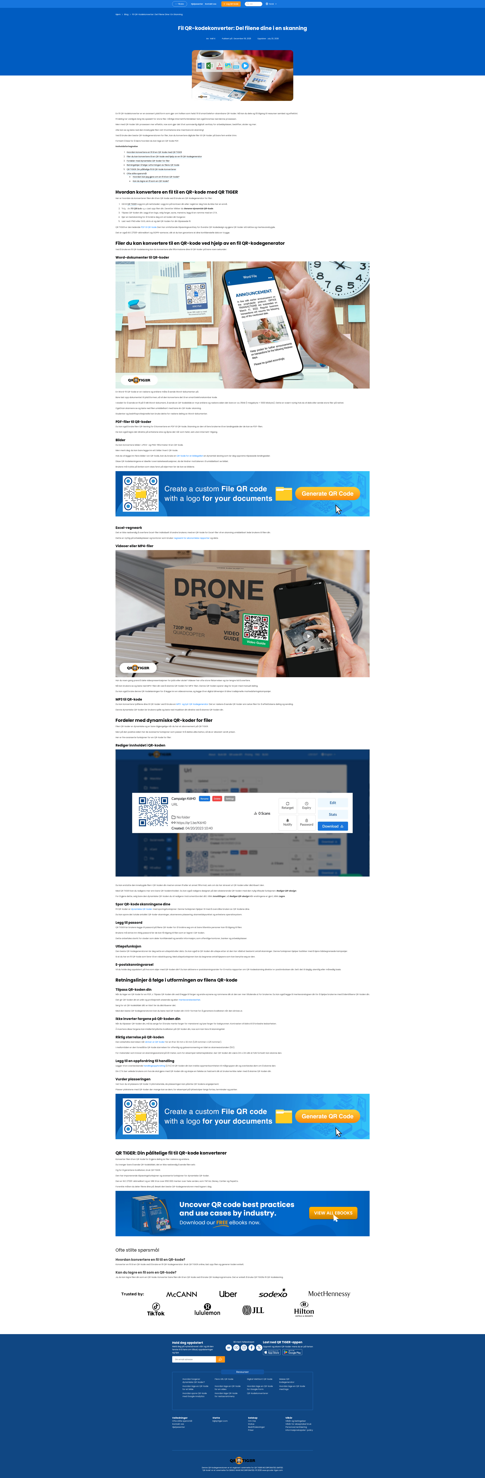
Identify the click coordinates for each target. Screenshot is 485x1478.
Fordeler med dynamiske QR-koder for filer (148, 160)
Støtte (216, 1417)
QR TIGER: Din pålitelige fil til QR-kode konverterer (151, 169)
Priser (251, 1430)
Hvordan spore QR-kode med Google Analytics (194, 1395)
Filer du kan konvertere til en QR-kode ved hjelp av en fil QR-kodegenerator (164, 156)
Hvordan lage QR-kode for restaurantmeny (226, 1395)
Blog (126, 14)
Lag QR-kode (232, 4)
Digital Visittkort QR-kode (259, 1379)
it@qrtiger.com (220, 1421)
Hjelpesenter (178, 1427)
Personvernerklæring (296, 1427)
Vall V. (213, 38)
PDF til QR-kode (149, 227)
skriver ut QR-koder (155, 1041)
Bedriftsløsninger (256, 1427)
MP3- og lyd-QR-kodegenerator (192, 704)
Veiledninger (180, 1417)
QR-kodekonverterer (257, 1393)
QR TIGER (132, 204)
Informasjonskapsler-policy (299, 1430)
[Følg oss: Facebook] (251, 1348)
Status (251, 1424)
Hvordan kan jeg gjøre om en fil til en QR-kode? (156, 176)
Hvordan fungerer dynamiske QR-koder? (193, 1381)
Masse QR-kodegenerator (286, 1381)
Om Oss (252, 1421)
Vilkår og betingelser (295, 1421)
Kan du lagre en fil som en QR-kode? (151, 181)
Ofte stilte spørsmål (137, 173)
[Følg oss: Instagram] (244, 1348)
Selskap (253, 1417)
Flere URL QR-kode (224, 1379)
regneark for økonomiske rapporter (192, 538)
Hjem (118, 14)
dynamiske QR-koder (141, 909)
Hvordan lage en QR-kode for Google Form (260, 1388)
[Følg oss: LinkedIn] (229, 1348)
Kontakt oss (178, 1424)
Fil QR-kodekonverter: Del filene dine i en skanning (157, 14)
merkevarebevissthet (189, 999)
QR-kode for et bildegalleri (190, 455)
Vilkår (288, 1417)
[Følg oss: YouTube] (236, 1348)
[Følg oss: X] (259, 1348)
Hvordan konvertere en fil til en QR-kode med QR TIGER (154, 152)
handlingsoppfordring (154, 1065)
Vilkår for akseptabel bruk (298, 1424)
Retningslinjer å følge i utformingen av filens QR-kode (153, 165)
